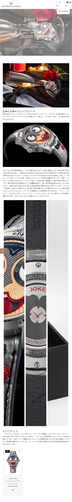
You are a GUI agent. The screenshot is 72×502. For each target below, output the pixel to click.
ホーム (21, 47)
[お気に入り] (20, 451)
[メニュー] (66, 6)
